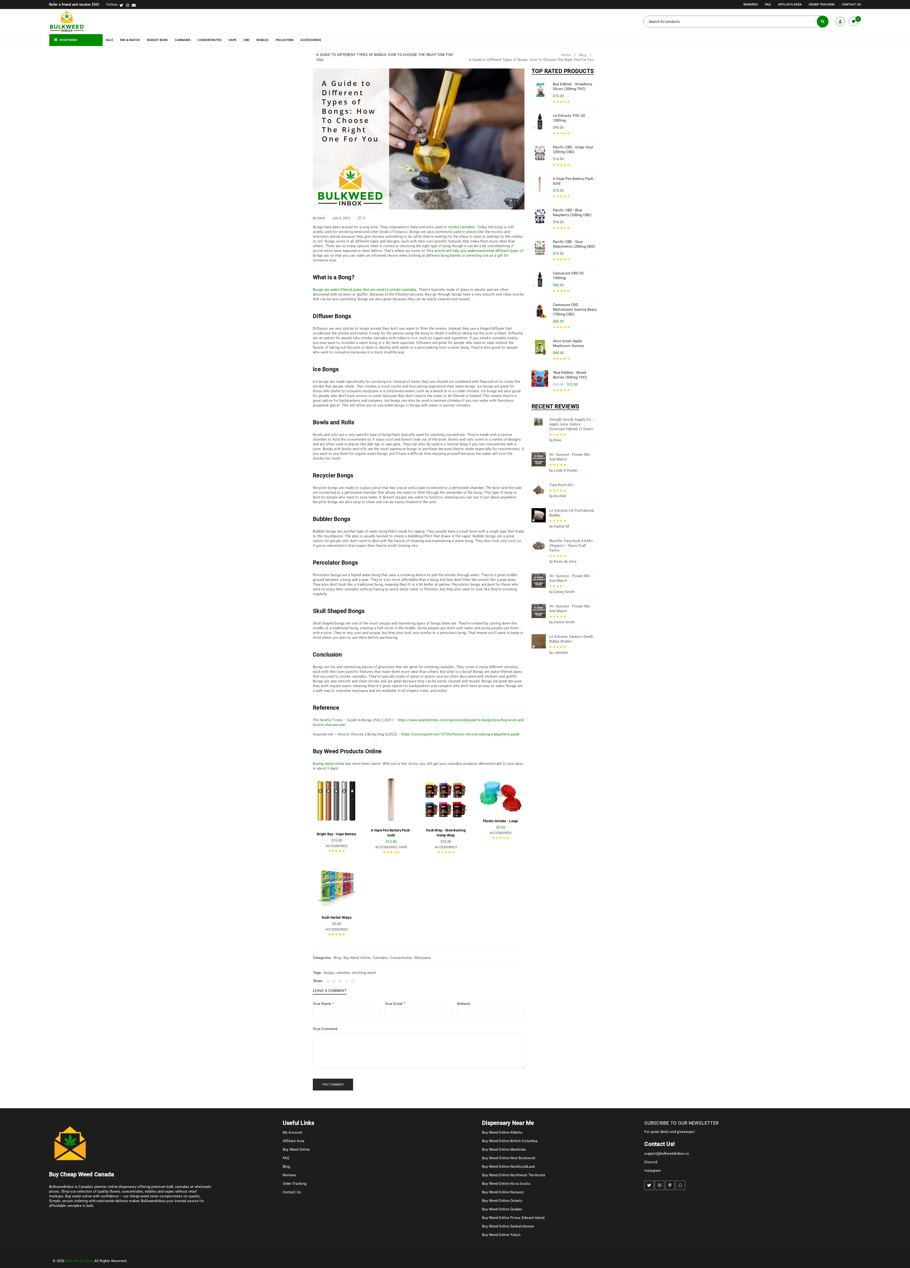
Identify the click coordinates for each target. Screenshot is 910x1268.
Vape (403, 847)
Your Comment (325, 1029)
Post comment (333, 1084)
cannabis (342, 973)
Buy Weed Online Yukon (501, 1235)
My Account (292, 1132)
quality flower (109, 1191)
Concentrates (401, 958)
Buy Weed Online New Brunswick (508, 1158)
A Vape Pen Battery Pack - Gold (574, 181)
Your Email (395, 1004)
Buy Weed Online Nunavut (503, 1192)
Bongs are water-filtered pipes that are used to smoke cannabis (365, 289)
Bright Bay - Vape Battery (336, 834)
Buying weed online (328, 764)
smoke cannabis (461, 227)
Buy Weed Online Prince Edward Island (513, 1218)
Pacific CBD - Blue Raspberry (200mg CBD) (572, 212)
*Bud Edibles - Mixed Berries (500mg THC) (570, 374)
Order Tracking (822, 4)
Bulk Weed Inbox (78, 1261)
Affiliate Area (790, 4)
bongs (329, 973)
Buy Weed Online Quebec (502, 1209)
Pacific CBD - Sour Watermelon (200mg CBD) (574, 244)
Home (566, 55)
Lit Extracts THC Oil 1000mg (569, 118)
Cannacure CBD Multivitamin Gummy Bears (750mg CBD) (575, 309)
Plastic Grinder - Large (500, 821)
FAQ (768, 4)
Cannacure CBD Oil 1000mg (568, 275)
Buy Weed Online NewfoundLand (508, 1166)
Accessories (337, 846)
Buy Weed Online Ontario (502, 1201)
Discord (650, 1162)
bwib (321, 218)
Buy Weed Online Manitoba (504, 1149)
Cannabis (380, 958)
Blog (583, 55)
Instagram (652, 1170)
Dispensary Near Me (508, 1123)
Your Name (323, 1004)
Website (463, 1004)
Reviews (289, 1175)
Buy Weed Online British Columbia (509, 1141)
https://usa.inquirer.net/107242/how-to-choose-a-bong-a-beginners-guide (460, 734)
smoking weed (364, 973)
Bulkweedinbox (153, 1201)
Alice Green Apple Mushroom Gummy (568, 343)
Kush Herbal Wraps (336, 917)
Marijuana (422, 958)
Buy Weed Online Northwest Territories (513, 1175)
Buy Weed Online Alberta (502, 1132)
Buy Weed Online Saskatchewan (508, 1226)
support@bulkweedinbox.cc (666, 1153)
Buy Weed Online (357, 958)
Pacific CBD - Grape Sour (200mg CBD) (573, 149)
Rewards (750, 4)
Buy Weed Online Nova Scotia (506, 1183)
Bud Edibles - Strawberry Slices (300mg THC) (572, 86)
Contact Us (851, 4)
